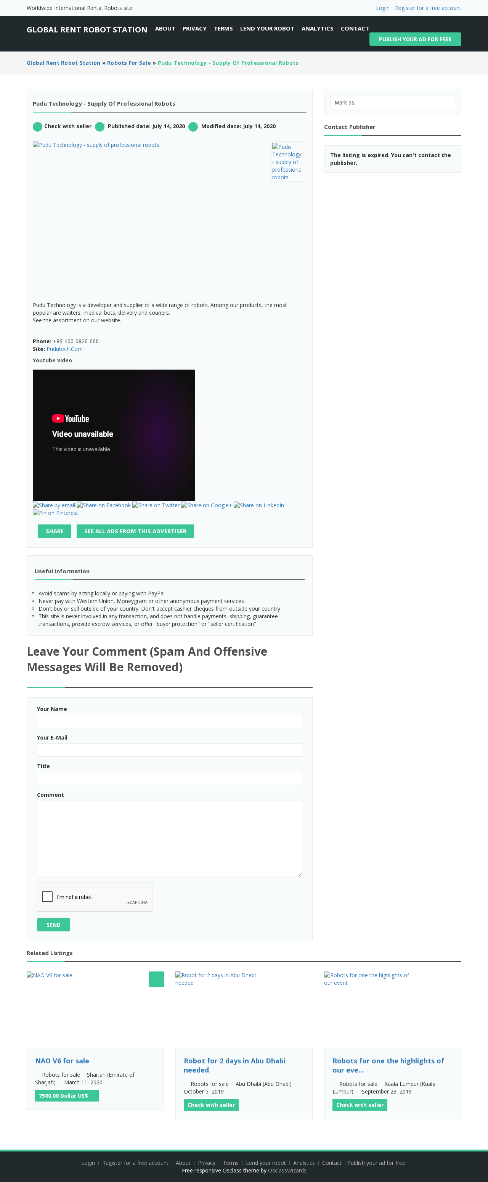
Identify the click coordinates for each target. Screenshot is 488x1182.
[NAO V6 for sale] (95, 1009)
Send (54, 924)
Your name (52, 708)
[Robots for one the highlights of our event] (392, 1009)
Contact (355, 28)
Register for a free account (428, 7)
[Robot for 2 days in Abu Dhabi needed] (244, 1009)
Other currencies (92, 1095)
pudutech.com (65, 348)
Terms (223, 28)
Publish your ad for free (415, 39)
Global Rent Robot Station (87, 29)
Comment (50, 794)
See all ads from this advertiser (135, 531)
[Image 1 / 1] (146, 145)
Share (55, 531)
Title (43, 766)
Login (383, 7)
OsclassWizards (287, 1170)
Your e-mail (52, 737)
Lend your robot (267, 28)
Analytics (318, 28)
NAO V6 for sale (62, 1060)
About (165, 28)
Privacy (195, 28)
